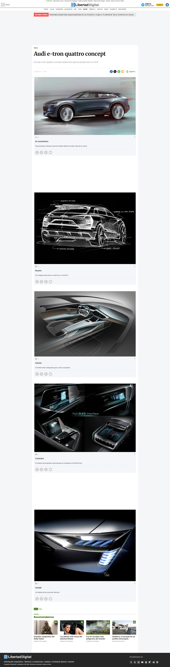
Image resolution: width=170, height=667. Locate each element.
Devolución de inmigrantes (71, 1)
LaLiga (52, 9)
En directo (113, 9)
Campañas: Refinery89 (10, 664)
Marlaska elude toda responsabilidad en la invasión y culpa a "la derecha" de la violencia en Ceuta (91, 14)
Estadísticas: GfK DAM (23, 664)
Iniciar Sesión (167, 4)
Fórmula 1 (92, 9)
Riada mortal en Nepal (99, 1)
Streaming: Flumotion (36, 664)
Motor (85, 9)
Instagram (138, 662)
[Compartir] (111, 71)
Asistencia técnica (59, 662)
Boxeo (106, 9)
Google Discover (146, 662)
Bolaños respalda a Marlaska (86, 1)
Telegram (153, 662)
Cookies (47, 662)
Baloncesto (68, 9)
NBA (75, 9)
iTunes (157, 662)
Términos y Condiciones (33, 662)
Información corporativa (13, 662)
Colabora (160, 5)
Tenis (80, 9)
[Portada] (85, 5)
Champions (59, 9)
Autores (71, 662)
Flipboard (149, 662)
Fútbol (46, 9)
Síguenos (132, 71)
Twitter (134, 662)
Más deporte (122, 9)
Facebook (131, 662)
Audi (40, 609)
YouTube (142, 662)
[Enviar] (118, 71)
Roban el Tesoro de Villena (117, 1)
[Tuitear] (115, 71)
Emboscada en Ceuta (58, 1)
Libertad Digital (67, 657)
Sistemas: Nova (47, 664)
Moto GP (100, 9)
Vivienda (108, 1)
